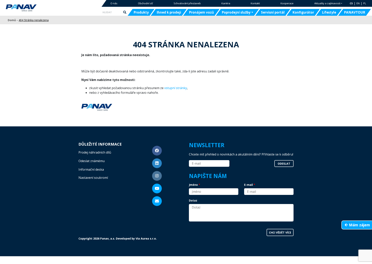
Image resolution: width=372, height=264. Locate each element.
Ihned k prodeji (169, 12)
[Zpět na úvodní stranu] (33, 7)
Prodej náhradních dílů (94, 152)
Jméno (193, 185)
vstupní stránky (175, 88)
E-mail (248, 185)
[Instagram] (157, 176)
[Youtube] (157, 188)
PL (364, 3)
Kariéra (225, 3)
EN (358, 3)
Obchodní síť (145, 3)
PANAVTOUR (354, 12)
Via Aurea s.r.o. (146, 238)
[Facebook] (157, 150)
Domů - (13, 20)
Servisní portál (273, 12)
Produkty (141, 12)
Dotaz (193, 200)
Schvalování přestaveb (187, 3)
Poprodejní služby (236, 12)
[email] (157, 201)
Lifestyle (329, 12)
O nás (113, 3)
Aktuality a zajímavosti (327, 3)
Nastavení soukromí (93, 177)
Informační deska (91, 169)
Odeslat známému (91, 161)
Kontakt (255, 3)
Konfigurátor (303, 12)
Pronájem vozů (201, 12)
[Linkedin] (157, 163)
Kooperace (287, 3)
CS (351, 3)
